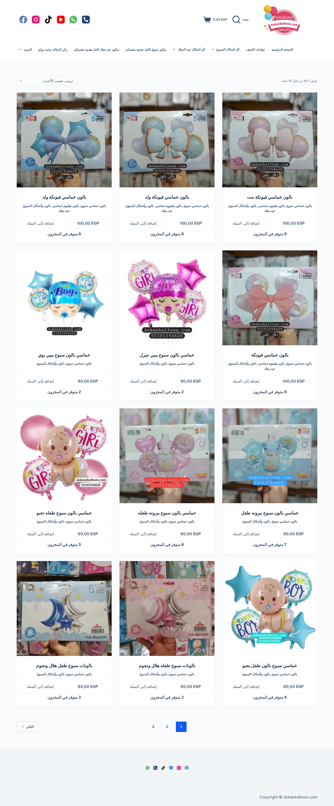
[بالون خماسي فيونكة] (269, 297)
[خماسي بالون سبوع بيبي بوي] (64, 297)
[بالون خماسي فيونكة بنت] (269, 140)
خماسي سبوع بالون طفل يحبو (269, 665)
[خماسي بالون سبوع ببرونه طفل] (269, 455)
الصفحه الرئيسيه (282, 49)
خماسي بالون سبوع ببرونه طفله (167, 512)
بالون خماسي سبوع (299, 206)
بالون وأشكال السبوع (243, 206)
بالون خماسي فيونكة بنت (270, 197)
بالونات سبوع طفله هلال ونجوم (167, 665)
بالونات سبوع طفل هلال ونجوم (64, 665)
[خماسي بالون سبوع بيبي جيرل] (167, 297)
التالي (30, 727)
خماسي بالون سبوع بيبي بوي (64, 355)
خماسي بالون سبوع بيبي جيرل (167, 355)
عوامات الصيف (255, 49)
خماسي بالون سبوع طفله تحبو (64, 512)
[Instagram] (36, 19)
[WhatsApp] (73, 19)
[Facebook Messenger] (171, 768)
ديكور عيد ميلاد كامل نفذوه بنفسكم (96, 49)
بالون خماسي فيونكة (270, 355)
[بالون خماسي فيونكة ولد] (167, 140)
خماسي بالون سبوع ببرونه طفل (270, 512)
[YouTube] (61, 19)
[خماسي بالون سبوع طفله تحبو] (64, 455)
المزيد (28, 49)
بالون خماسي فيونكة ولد (167, 197)
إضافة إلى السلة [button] (246, 223)
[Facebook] (23, 19)
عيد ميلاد (269, 211)
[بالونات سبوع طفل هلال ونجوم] (64, 608)
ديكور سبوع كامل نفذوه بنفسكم (146, 49)
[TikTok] (48, 19)
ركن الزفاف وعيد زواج (53, 49)
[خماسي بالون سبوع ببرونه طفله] (167, 455)
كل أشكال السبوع (228, 49)
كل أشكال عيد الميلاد (191, 49)
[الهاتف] (86, 19)
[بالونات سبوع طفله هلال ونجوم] (167, 608)
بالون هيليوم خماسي (271, 206)
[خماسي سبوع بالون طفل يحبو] (269, 608)
